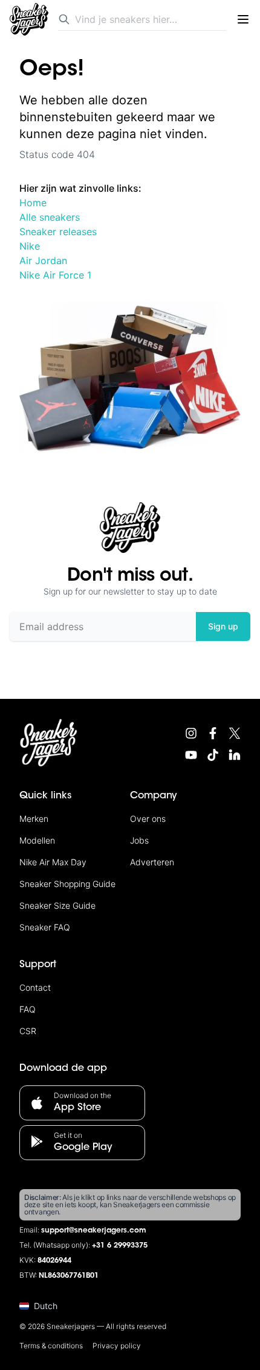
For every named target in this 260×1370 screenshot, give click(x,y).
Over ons (148, 818)
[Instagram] (191, 733)
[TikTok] (213, 755)
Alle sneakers (49, 217)
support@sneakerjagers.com (93, 1230)
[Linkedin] (235, 755)
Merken (33, 818)
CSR (27, 1031)
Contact (35, 987)
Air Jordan (43, 260)
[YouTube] (191, 755)
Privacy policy (117, 1345)
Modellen (37, 840)
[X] (235, 733)
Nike (29, 246)
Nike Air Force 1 (55, 275)
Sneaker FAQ (44, 927)
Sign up (223, 626)
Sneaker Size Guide (57, 905)
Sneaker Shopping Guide (67, 884)
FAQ (27, 1009)
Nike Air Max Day (52, 862)
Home (33, 203)
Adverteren (152, 862)
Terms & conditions (51, 1345)
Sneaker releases (58, 232)
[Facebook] (213, 733)
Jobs (139, 840)
